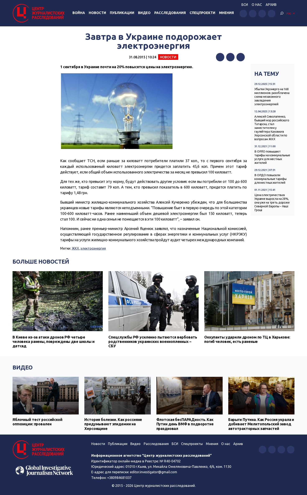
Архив (271, 4)
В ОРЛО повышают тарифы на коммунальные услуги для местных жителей (272, 157)
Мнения (226, 13)
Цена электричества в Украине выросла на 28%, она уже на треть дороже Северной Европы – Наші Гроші (272, 202)
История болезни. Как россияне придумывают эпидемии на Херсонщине (113, 424)
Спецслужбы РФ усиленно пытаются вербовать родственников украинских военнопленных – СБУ (152, 341)
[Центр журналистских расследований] (40, 13)
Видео (144, 13)
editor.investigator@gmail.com (153, 472)
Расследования (170, 13)
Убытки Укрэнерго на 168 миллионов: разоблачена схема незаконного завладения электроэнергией (271, 96)
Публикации (122, 13)
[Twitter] (230, 57)
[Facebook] (220, 57)
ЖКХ (75, 248)
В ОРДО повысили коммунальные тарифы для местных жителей (270, 178)
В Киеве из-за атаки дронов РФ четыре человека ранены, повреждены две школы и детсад (54, 341)
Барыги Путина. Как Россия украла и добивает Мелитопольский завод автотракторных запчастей (261, 424)
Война (78, 13)
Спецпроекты (192, 444)
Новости (97, 13)
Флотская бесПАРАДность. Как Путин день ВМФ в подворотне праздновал (185, 424)
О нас (257, 4)
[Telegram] (240, 57)
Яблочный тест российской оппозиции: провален (37, 421)
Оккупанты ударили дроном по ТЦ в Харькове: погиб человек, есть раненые (247, 339)
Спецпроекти (202, 13)
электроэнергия (93, 248)
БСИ (244, 4)
